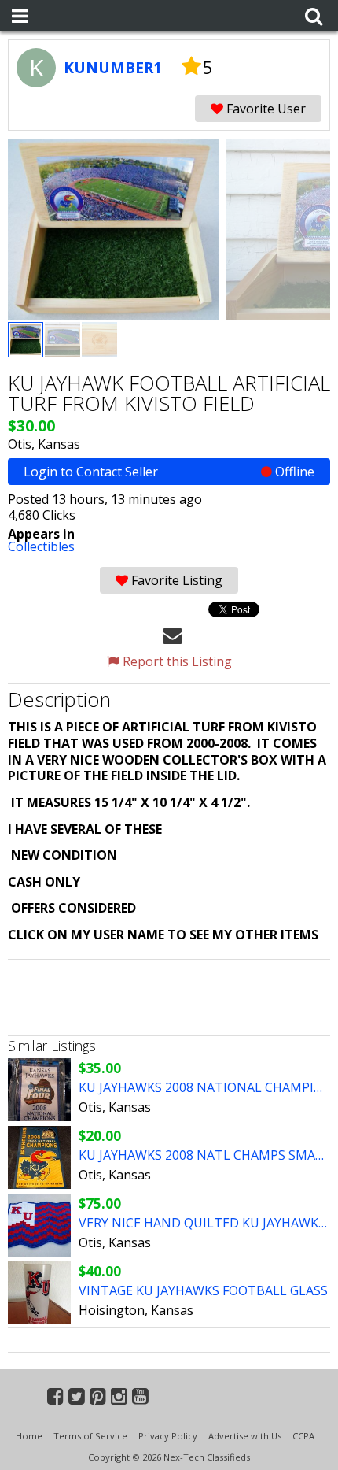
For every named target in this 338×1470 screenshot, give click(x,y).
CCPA (303, 1436)
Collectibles (41, 546)
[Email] (172, 634)
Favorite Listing (175, 580)
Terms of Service (90, 1436)
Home (29, 1436)
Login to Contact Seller (169, 471)
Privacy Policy (167, 1436)
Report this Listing (175, 661)
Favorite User (264, 108)
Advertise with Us (244, 1436)
